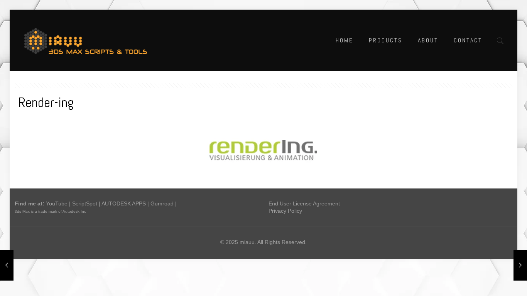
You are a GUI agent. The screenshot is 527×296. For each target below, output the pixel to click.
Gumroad (162, 203)
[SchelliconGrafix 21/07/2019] (520, 265)
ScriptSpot (84, 203)
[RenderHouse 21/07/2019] (7, 265)
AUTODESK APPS (123, 203)
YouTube (57, 203)
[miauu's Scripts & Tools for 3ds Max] (89, 40)
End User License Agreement (304, 203)
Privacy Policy (285, 211)
